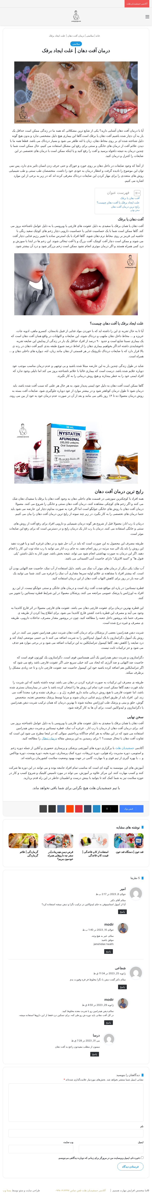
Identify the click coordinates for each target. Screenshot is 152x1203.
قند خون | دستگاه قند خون (129, 851)
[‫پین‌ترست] (78, 809)
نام (142, 1126)
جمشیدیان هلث (124, 748)
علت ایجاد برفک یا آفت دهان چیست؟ (118, 202)
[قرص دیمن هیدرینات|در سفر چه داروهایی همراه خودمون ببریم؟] (58, 840)
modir (109, 924)
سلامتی (90, 35)
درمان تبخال (49, 738)
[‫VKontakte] (61, 809)
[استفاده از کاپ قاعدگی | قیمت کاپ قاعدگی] (93, 840)
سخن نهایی (135, 210)
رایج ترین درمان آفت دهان (125, 206)
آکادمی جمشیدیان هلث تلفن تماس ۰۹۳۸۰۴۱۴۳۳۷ (80, 1190)
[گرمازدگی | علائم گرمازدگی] (23, 840)
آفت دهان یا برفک (130, 198)
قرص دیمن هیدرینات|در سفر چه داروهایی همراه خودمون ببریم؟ (60, 855)
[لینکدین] (96, 809)
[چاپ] (43, 809)
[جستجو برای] (4, 18)
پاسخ (122, 911)
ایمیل (140, 1142)
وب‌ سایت (68, 1142)
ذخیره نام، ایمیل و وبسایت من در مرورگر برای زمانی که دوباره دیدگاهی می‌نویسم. (99, 1157)
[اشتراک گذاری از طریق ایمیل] (52, 809)
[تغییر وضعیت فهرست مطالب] (135, 193)
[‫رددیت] (70, 809)
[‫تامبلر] (87, 809)
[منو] (147, 18)
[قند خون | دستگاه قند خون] (129, 840)
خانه (98, 35)
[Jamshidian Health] (76, 16)
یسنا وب (7, 1190)
